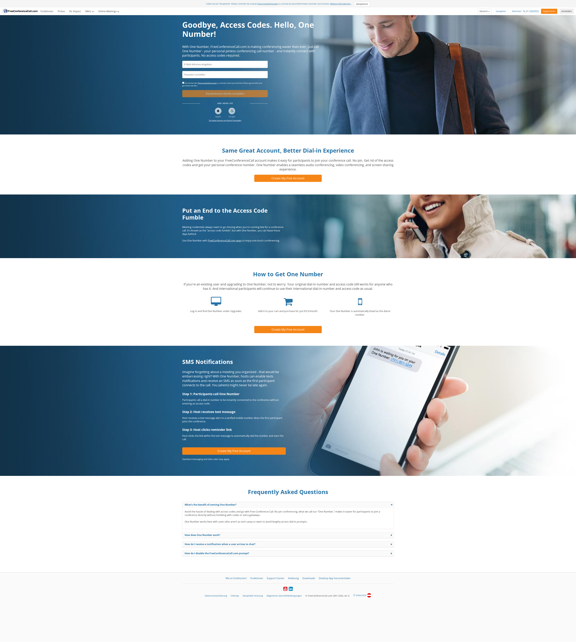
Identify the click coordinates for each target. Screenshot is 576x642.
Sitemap (235, 595)
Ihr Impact (75, 11)
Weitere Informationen (340, 3)
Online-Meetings (107, 11)
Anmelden (566, 11)
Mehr (88, 11)
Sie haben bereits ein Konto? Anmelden (225, 120)
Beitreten (517, 11)
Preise (61, 11)
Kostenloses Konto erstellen (225, 94)
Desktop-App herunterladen (335, 578)
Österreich (361, 595)
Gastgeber (501, 11)
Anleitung (293, 578)
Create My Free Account (288, 178)
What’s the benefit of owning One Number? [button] (210, 504)
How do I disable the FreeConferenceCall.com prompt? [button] (217, 553)
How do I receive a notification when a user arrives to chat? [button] (220, 544)
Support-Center (275, 578)
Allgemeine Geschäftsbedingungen (284, 595)
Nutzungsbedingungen (268, 3)
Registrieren (549, 11)
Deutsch (484, 11)
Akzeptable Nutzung (253, 595)
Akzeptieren (362, 4)
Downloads (308, 578)
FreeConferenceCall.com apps (225, 240)
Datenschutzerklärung (216, 595)
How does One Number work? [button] (202, 535)
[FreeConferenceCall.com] (20, 11)
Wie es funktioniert (236, 578)
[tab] (288, 505)
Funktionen (46, 11)
